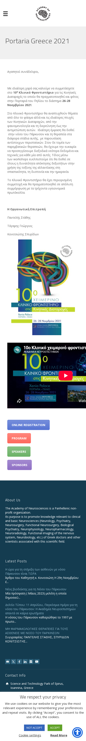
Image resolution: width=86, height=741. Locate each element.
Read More (58, 735)
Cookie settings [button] (30, 735)
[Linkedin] (25, 661)
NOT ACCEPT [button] (34, 728)
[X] (13, 661)
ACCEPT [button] (55, 728)
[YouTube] (36, 661)
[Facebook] (19, 661)
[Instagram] (31, 661)
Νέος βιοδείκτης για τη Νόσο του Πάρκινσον (35, 589)
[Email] (7, 661)
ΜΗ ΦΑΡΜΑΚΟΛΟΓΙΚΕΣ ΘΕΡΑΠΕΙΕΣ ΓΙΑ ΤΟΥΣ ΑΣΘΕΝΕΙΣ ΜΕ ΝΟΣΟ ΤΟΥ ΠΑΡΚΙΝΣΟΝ (36, 631)
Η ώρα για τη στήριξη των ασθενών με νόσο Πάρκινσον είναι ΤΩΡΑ (35, 571)
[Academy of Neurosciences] (43, 13)
